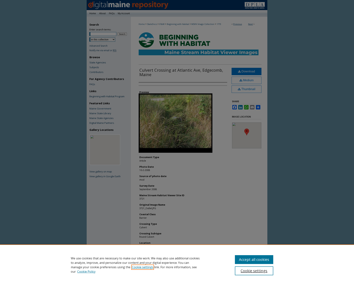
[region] (177, 264)
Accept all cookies (254, 259)
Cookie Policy (86, 272)
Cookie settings (142, 267)
